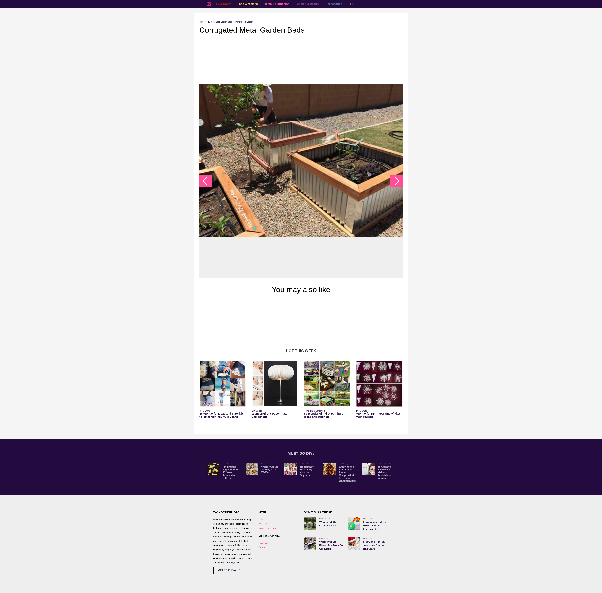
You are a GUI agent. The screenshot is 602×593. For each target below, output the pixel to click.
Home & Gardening (276, 3)
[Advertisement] (293, 59)
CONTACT (263, 524)
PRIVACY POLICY (267, 528)
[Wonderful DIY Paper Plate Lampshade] (275, 383)
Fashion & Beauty (307, 3)
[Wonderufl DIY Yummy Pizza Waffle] (252, 469)
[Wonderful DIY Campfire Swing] (310, 523)
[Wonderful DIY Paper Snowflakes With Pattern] (379, 383)
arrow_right (394, 181)
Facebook (263, 543)
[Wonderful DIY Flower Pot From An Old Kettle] (310, 543)
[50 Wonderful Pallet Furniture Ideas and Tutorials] (327, 383)
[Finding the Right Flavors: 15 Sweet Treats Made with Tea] (213, 469)
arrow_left (207, 181)
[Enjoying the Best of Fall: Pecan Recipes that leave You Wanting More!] (329, 469)
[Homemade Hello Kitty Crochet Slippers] (290, 469)
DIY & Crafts (223, 3)
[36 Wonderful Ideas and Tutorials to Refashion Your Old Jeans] (222, 383)
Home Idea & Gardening (314, 411)
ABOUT (262, 519)
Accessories (333, 3)
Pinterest (262, 547)
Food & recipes (247, 3)
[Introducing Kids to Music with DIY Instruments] (354, 523)
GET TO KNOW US (229, 570)
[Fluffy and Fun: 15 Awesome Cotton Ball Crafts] (354, 543)
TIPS (351, 3)
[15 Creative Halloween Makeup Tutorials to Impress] (368, 469)
